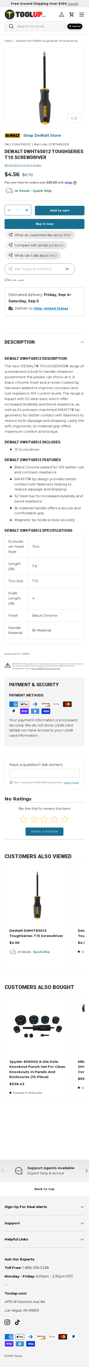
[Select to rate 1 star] (23, 819)
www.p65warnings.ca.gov (45, 668)
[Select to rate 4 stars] (54, 819)
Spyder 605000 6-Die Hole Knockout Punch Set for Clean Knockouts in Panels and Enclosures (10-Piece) (37, 1069)
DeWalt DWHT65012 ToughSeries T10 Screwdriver (47, 41)
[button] (72, 15)
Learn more (71, 782)
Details (73, 3)
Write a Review (44, 831)
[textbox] (44, 773)
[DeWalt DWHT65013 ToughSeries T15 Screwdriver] (37, 895)
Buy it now (44, 224)
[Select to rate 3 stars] (44, 819)
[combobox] (35, 26)
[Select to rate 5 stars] (64, 819)
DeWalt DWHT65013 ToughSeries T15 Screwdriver (36, 933)
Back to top (44, 1189)
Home (8, 41)
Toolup (18, 1355)
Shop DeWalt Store (42, 135)
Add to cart (59, 210)
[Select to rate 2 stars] (34, 819)
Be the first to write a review (23, 165)
